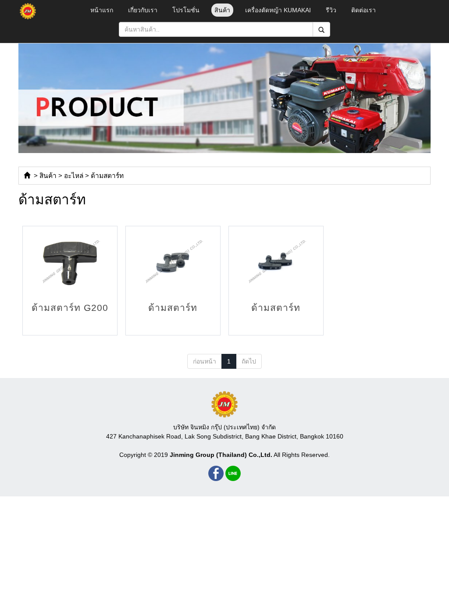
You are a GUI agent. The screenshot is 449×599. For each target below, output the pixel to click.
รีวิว (331, 10)
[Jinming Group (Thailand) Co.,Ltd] (224, 404)
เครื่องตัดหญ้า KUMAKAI (278, 10)
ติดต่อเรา (363, 10)
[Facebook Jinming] (216, 473)
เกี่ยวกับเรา (142, 10)
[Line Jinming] (233, 473)
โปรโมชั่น (186, 10)
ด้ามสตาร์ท (107, 175)
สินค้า (222, 10)
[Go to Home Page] (27, 175)
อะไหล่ (73, 175)
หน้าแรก (101, 10)
